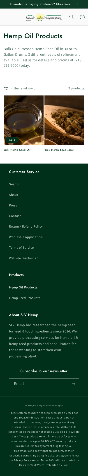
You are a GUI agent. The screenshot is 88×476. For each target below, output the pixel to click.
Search (14, 184)
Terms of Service (21, 247)
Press (13, 205)
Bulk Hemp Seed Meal (59, 150)
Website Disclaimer (23, 258)
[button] (6, 17)
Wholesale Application (26, 237)
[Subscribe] (73, 383)
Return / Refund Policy (26, 226)
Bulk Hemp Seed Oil (17, 150)
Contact (15, 216)
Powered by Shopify (53, 405)
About (13, 195)
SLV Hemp (38, 405)
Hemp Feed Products (24, 298)
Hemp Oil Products (23, 287)
